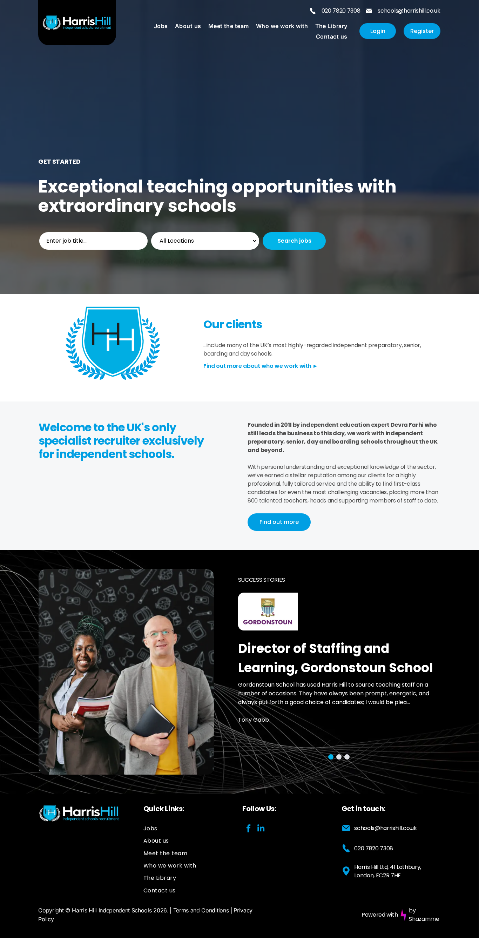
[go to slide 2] (339, 757)
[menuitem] (160, 25)
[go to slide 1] (330, 757)
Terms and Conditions (201, 910)
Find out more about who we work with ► (260, 366)
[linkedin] (261, 829)
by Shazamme (424, 914)
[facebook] (248, 829)
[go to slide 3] (347, 757)
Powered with (380, 915)
